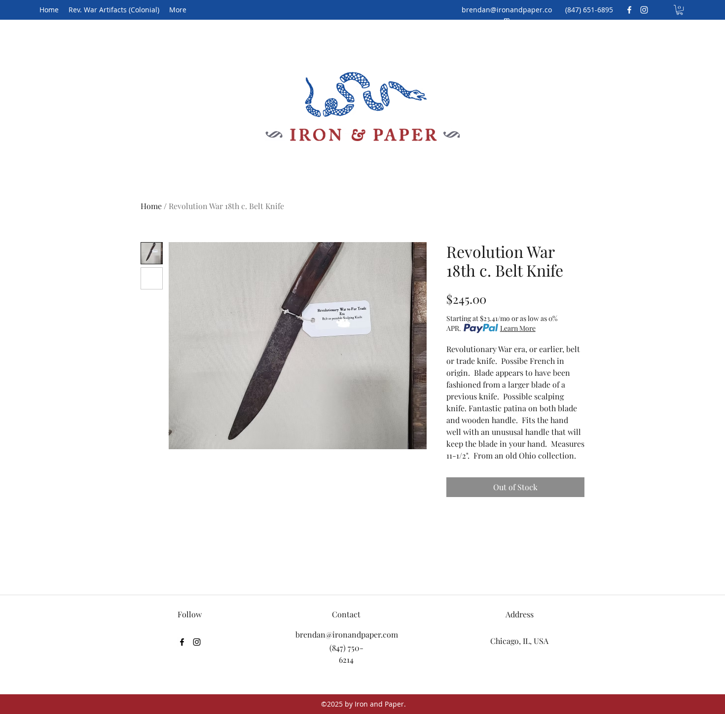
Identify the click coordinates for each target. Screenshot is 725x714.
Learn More (518, 328)
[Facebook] (629, 10)
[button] (680, 10)
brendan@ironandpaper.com (507, 14)
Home (151, 206)
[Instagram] (644, 10)
